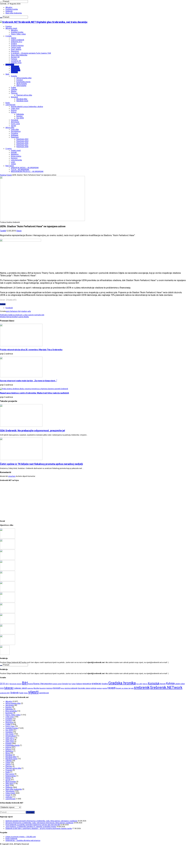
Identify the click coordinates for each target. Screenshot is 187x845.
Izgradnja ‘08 (16, 61)
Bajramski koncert (16, 684)
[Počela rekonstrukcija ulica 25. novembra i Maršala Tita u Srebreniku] (7, 644)
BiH (19, 311)
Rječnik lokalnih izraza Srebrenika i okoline (27, 107)
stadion (24, 311)
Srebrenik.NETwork (166, 687)
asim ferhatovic (12, 311)
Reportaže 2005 (22, 143)
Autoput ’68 (15, 57)
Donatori (19, 80)
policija (93, 688)
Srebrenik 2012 (16, 42)
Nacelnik (42, 688)
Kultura (13, 112)
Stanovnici (15, 51)
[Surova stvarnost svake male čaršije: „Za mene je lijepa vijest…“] (5, 654)
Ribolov (13, 91)
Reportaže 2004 (22, 141)
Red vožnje (9, 166)
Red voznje (9, 774)
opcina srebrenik (70, 688)
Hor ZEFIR (20, 118)
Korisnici (14, 158)
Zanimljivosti (10, 105)
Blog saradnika (11, 711)
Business (9, 713)
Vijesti (9, 175)
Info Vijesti (15, 66)
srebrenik (142, 687)
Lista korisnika (16, 160)
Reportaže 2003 (22, 139)
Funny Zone (15, 124)
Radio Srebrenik (11, 839)
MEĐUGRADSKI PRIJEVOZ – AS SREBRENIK (27, 171)
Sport (7, 74)
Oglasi (13, 164)
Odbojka (14, 89)
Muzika (36, 688)
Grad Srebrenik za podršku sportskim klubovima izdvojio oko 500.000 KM (32, 825)
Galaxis (79, 684)
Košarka (14, 76)
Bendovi (19, 116)
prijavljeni (11, 476)
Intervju (145, 684)
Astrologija (15, 122)
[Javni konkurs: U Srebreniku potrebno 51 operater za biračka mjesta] (7, 570)
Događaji (8, 719)
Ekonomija (9, 722)
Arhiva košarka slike (23, 78)
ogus (62, 688)
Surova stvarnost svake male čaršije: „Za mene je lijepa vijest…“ (28, 381)
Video (26, 693)
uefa (29, 311)
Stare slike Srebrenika (13, 13)
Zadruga (8, 797)
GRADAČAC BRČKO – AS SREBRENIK (25, 168)
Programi (14, 72)
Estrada (65, 684)
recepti (111, 687)
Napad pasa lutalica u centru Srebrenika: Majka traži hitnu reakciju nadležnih (34, 393)
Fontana (14, 59)
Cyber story (15, 108)
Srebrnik (14, 692)
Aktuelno (8, 7)
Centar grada (16, 47)
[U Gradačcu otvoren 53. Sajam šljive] (7, 602)
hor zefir (139, 684)
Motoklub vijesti (22, 101)
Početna (8, 26)
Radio (7, 103)
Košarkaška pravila (23, 82)
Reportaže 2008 (22, 147)
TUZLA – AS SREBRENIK (20, 170)
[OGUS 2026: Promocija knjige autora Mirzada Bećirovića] (7, 634)
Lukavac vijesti (20, 688)
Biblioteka (20, 114)
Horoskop (14, 120)
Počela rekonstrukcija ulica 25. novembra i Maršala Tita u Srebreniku (31, 350)
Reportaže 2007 (22, 145)
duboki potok (57, 684)
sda (132, 688)
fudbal (73, 684)
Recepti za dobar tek (123, 688)
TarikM (3, 231)
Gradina (14, 44)
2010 (2, 683)
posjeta (104, 688)
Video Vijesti (10, 793)
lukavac (8, 687)
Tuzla (21, 693)
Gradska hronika (11, 9)
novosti (57, 688)
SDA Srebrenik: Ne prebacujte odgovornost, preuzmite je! (32, 430)
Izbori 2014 (9, 740)
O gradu (8, 36)
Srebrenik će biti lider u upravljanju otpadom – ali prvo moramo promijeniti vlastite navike (38, 828)
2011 (7, 684)
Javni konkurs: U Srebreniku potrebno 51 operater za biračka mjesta (30, 827)
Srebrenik (8, 11)
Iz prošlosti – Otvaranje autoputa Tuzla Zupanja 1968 (31, 53)
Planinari (14, 93)
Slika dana (9, 783)
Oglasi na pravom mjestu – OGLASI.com (20, 837)
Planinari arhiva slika (24, 95)
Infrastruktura (10, 736)
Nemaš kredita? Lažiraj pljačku (14, 317)
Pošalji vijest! (16, 150)
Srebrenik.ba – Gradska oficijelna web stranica (22, 840)
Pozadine (14, 133)
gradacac (96, 683)
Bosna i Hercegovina (42, 684)
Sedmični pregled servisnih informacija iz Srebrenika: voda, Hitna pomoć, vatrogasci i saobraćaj (41, 821)
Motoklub (14, 97)
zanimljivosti (44, 693)
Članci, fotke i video (18, 34)
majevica (30, 688)
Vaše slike (15, 129)
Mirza (7, 753)
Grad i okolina (16, 49)
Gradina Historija (17, 45)
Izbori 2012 (9, 738)
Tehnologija (15, 68)
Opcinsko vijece (84, 688)
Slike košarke (21, 86)
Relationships (10, 776)
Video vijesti (15, 70)
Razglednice (16, 131)
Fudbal (13, 87)
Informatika (9, 65)
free (69, 684)
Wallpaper (14, 135)
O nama (8, 149)
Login (13, 162)
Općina (13, 38)
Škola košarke (21, 84)
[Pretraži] (1, 17)
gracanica (86, 684)
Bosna (30, 684)
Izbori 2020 (9, 741)
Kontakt (14, 152)
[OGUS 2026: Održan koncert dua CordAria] (7, 623)
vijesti (33, 692)
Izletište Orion (16, 63)
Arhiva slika (9, 128)
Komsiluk (153, 683)
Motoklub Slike (21, 99)
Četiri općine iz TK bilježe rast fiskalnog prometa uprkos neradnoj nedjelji (41, 464)
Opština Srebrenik (17, 40)
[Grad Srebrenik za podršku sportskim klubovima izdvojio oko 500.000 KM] (7, 559)
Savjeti (13, 126)
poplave (99, 688)
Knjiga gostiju (16, 156)
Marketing (14, 154)
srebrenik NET (5, 693)
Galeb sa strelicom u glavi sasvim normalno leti (22, 315)
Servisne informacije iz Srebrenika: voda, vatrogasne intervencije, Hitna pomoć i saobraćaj (39, 823)
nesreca (49, 688)
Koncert (163, 684)
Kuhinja (14, 110)
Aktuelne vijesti (11, 28)
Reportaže (15, 137)
